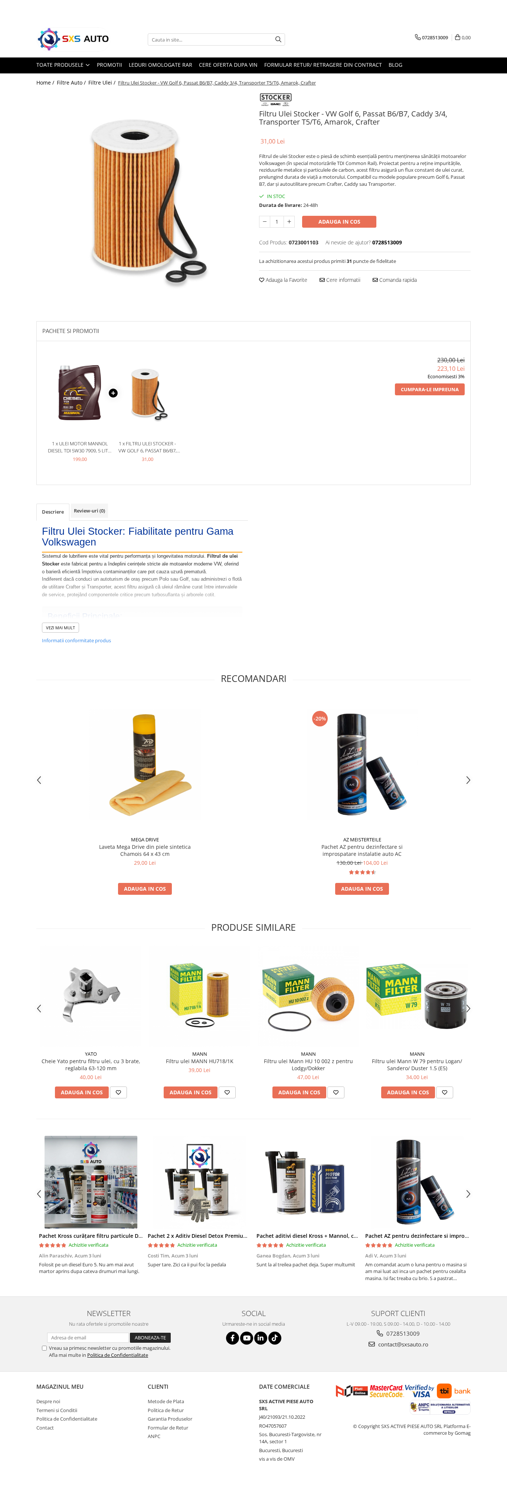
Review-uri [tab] (89, 510)
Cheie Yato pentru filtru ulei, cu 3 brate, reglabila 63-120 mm (91, 1065)
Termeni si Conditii (56, 1410)
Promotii (109, 64)
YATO (91, 1054)
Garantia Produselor (170, 1418)
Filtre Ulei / (102, 82)
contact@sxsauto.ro (402, 1344)
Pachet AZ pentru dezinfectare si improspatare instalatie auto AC (362, 850)
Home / (46, 82)
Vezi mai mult (60, 627)
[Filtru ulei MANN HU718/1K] (199, 996)
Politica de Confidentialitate (117, 1355)
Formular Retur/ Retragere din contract (323, 64)
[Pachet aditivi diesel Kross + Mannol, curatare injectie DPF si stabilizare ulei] (308, 1182)
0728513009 (402, 1333)
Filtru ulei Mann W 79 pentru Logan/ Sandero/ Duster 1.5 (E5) (417, 1065)
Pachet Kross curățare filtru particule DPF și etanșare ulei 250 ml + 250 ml (132, 1235)
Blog (395, 64)
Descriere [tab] (53, 511)
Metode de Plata (166, 1401)
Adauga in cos (339, 221)
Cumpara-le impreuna (430, 389)
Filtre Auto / (72, 82)
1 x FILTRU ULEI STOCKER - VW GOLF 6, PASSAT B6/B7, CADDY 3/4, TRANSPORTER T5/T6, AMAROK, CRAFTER (147, 447)
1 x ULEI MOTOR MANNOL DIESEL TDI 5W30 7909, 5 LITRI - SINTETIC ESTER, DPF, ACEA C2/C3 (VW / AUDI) (80, 447)
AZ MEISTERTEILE (362, 839)
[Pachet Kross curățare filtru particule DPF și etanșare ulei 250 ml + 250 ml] (90, 1182)
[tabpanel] (142, 196)
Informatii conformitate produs (76, 640)
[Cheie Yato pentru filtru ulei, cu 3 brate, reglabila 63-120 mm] (90, 996)
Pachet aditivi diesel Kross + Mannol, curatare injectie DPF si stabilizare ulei (352, 1235)
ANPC (154, 1436)
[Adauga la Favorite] (118, 1092)
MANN (199, 1054)
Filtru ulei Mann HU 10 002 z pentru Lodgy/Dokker (308, 1065)
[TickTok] (274, 1338)
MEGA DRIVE (145, 839)
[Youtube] (246, 1338)
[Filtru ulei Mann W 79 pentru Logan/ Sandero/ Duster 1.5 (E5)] (417, 996)
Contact (45, 1427)
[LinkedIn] (260, 1338)
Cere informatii (342, 279)
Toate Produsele (60, 64)
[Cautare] (278, 39)
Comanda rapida (397, 279)
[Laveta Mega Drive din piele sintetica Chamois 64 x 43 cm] (145, 764)
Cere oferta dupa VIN (228, 64)
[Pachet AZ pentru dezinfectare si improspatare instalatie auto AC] (362, 764)
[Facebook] (232, 1338)
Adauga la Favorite (285, 279)
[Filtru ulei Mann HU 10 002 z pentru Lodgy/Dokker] (308, 996)
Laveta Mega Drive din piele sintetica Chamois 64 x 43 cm (145, 850)
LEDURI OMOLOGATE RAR (160, 64)
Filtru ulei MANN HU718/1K (199, 1061)
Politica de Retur (166, 1410)
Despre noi (48, 1401)
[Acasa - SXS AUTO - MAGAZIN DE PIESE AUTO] (73, 39)
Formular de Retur (168, 1427)
